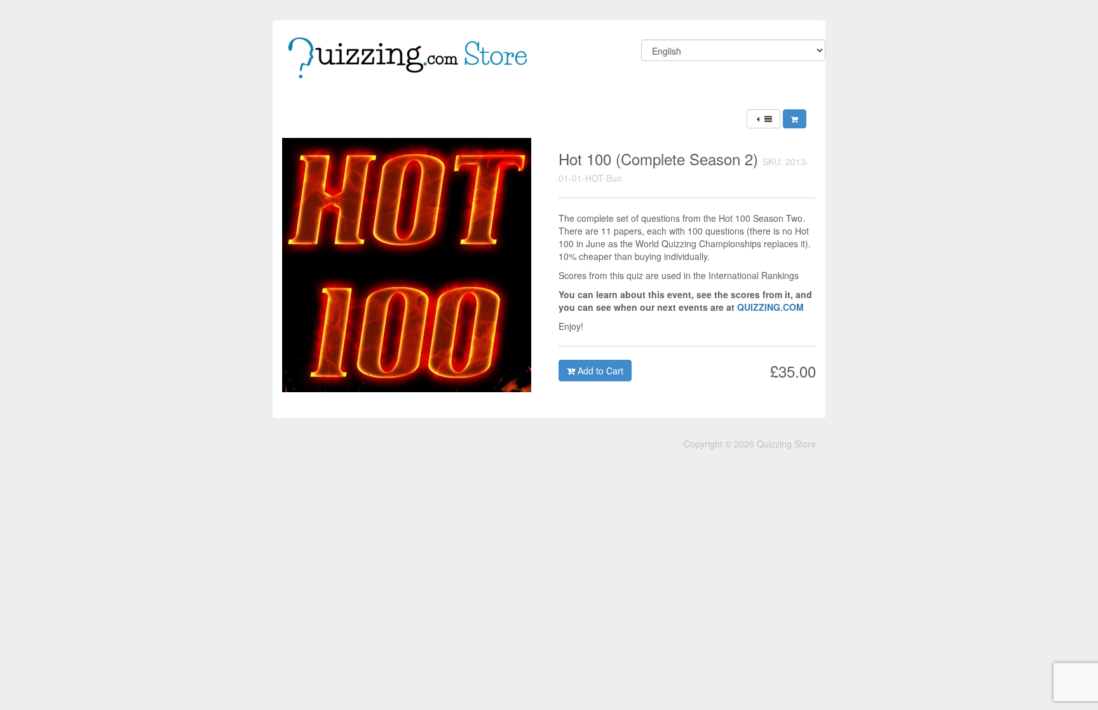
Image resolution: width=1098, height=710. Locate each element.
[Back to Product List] (763, 118)
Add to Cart (599, 370)
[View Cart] (794, 118)
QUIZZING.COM (770, 307)
